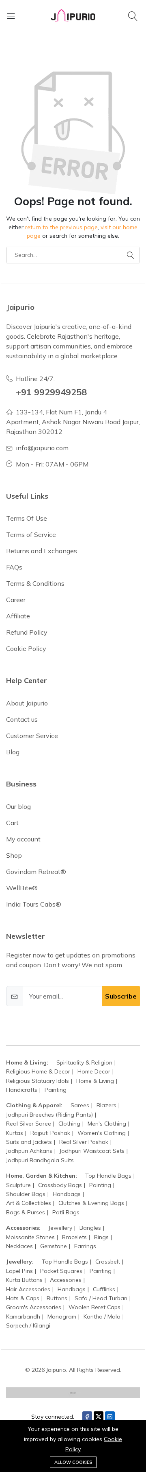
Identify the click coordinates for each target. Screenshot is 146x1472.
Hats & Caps (22, 1298)
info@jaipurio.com (42, 448)
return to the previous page (61, 227)
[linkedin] (110, 1416)
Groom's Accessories (33, 1307)
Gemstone (53, 1246)
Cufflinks (104, 1289)
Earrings (85, 1246)
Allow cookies (73, 1462)
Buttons (57, 1298)
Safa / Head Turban (101, 1298)
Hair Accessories (28, 1289)
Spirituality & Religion (84, 1062)
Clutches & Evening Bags (91, 1203)
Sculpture (18, 1185)
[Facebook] (87, 1416)
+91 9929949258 (51, 391)
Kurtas (14, 1133)
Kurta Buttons (24, 1280)
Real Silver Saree (28, 1123)
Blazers (106, 1105)
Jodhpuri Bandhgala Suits (40, 1160)
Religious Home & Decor (38, 1071)
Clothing (69, 1123)
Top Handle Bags (108, 1175)
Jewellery (60, 1227)
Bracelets (74, 1237)
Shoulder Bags (25, 1194)
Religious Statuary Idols (37, 1080)
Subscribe (121, 996)
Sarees (80, 1105)
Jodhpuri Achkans (29, 1150)
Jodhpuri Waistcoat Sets (92, 1150)
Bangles (90, 1227)
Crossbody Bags (60, 1185)
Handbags (67, 1194)
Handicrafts (21, 1089)
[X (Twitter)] (98, 1416)
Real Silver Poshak (83, 1142)
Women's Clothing (101, 1133)
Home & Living (95, 1080)
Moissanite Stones (30, 1237)
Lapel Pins (19, 1271)
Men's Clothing (107, 1123)
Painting (56, 1089)
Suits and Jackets (29, 1142)
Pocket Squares (61, 1271)
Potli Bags (65, 1212)
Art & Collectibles (28, 1203)
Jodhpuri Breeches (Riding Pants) (49, 1114)
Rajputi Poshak (50, 1133)
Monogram (61, 1316)
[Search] (134, 16)
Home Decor (93, 1071)
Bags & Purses (25, 1212)
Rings (101, 1237)
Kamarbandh (23, 1316)
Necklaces (19, 1246)
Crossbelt (107, 1261)
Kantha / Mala (102, 1316)
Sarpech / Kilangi (28, 1325)
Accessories (66, 1280)
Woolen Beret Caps (94, 1307)
